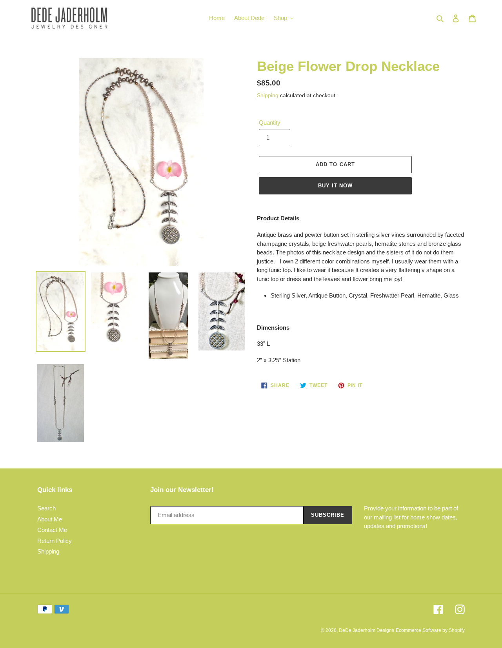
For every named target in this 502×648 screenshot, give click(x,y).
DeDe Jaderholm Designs (366, 630)
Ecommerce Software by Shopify (430, 630)
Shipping (267, 95)
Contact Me (52, 529)
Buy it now (335, 186)
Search (46, 508)
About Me (49, 519)
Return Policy (54, 540)
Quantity (269, 122)
